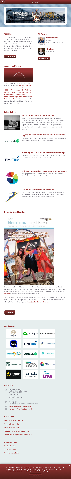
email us (7, 293)
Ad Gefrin (22, 85)
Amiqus (28, 85)
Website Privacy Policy (12, 424)
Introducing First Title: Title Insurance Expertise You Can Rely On (44, 153)
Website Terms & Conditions (13, 420)
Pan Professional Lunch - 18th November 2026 (38, 116)
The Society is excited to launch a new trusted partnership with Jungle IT (43, 135)
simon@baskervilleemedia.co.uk (37, 302)
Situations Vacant (10, 449)
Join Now (10, 312)
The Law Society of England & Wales (16, 431)
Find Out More (10, 56)
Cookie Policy (27, 471)
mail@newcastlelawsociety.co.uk (20, 406)
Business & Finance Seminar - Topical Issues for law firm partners (44, 171)
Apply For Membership (11, 427)
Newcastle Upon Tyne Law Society (21, 409)
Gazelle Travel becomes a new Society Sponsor (38, 190)
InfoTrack (12, 90)
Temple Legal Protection (17, 96)
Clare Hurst (50, 49)
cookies (8, 471)
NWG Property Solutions (20, 92)
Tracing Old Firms (10, 446)
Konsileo (18, 90)
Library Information (10, 442)
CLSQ (6, 90)
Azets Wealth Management (13, 88)
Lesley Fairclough (52, 38)
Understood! (35, 475)
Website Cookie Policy (11, 453)
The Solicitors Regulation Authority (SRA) (18, 434)
